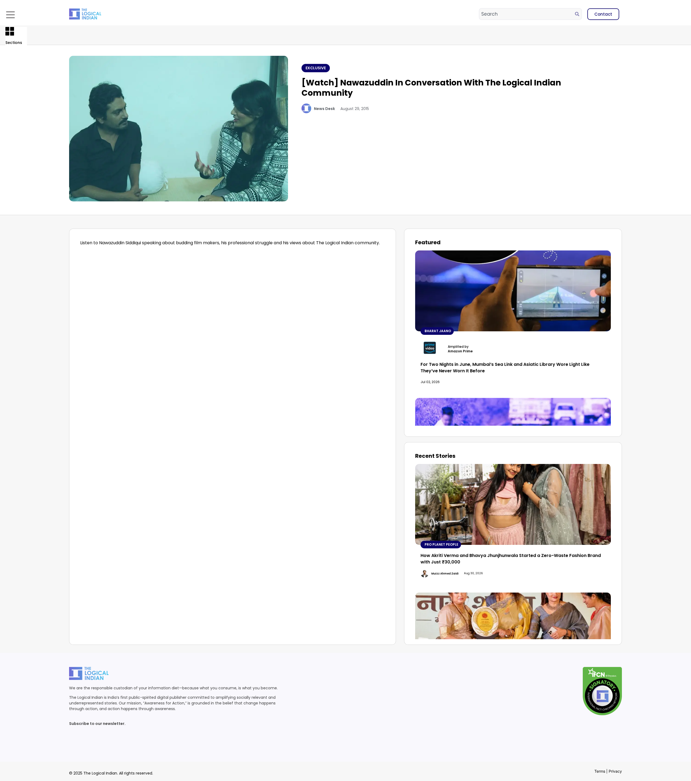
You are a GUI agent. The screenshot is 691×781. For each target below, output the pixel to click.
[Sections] (9, 31)
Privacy (615, 771)
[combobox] (527, 14)
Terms (599, 771)
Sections (13, 42)
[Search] (578, 14)
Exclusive (316, 68)
